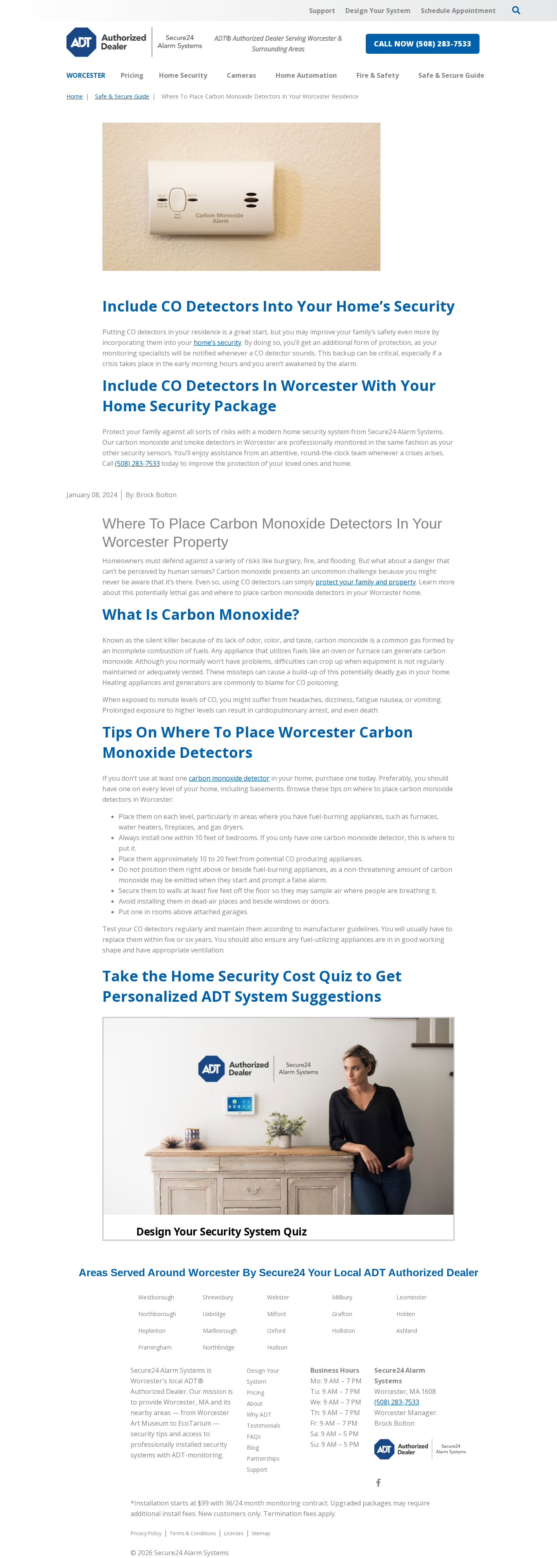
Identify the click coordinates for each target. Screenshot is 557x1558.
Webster (278, 1297)
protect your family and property (366, 581)
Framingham (155, 1347)
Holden (405, 1314)
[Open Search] (516, 10)
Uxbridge (214, 1314)
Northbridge (218, 1347)
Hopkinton (152, 1330)
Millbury (342, 1297)
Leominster (411, 1297)
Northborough (157, 1314)
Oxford (276, 1330)
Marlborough (220, 1330)
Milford (276, 1314)
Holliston (343, 1330)
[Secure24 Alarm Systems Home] (134, 42)
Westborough (156, 1297)
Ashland (406, 1330)
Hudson (277, 1347)
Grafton (342, 1314)
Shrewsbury (218, 1297)
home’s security (217, 342)
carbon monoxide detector (229, 778)
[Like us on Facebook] (378, 1484)
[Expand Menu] (211, 75)
